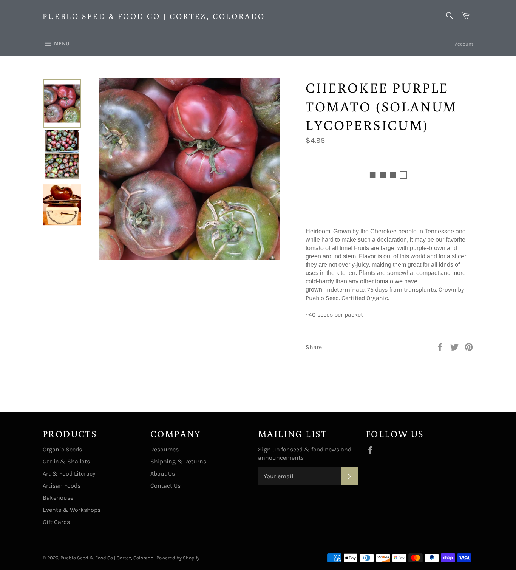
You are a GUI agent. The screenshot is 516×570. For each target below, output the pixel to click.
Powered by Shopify (177, 558)
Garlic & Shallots (66, 461)
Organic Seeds (62, 449)
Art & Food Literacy (69, 473)
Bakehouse (58, 497)
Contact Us (165, 485)
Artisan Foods (61, 485)
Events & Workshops (71, 509)
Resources (164, 449)
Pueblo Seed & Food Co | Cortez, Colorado (154, 16)
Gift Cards (56, 521)
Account (464, 44)
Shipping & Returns (178, 461)
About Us (162, 473)
